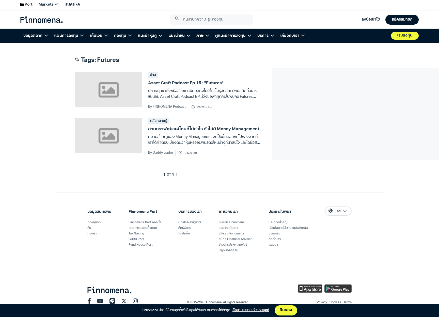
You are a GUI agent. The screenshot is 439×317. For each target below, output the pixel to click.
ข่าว (153, 75)
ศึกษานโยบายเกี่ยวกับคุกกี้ (250, 310)
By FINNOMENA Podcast (167, 106)
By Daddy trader (160, 152)
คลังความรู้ (158, 121)
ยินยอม (286, 310)
